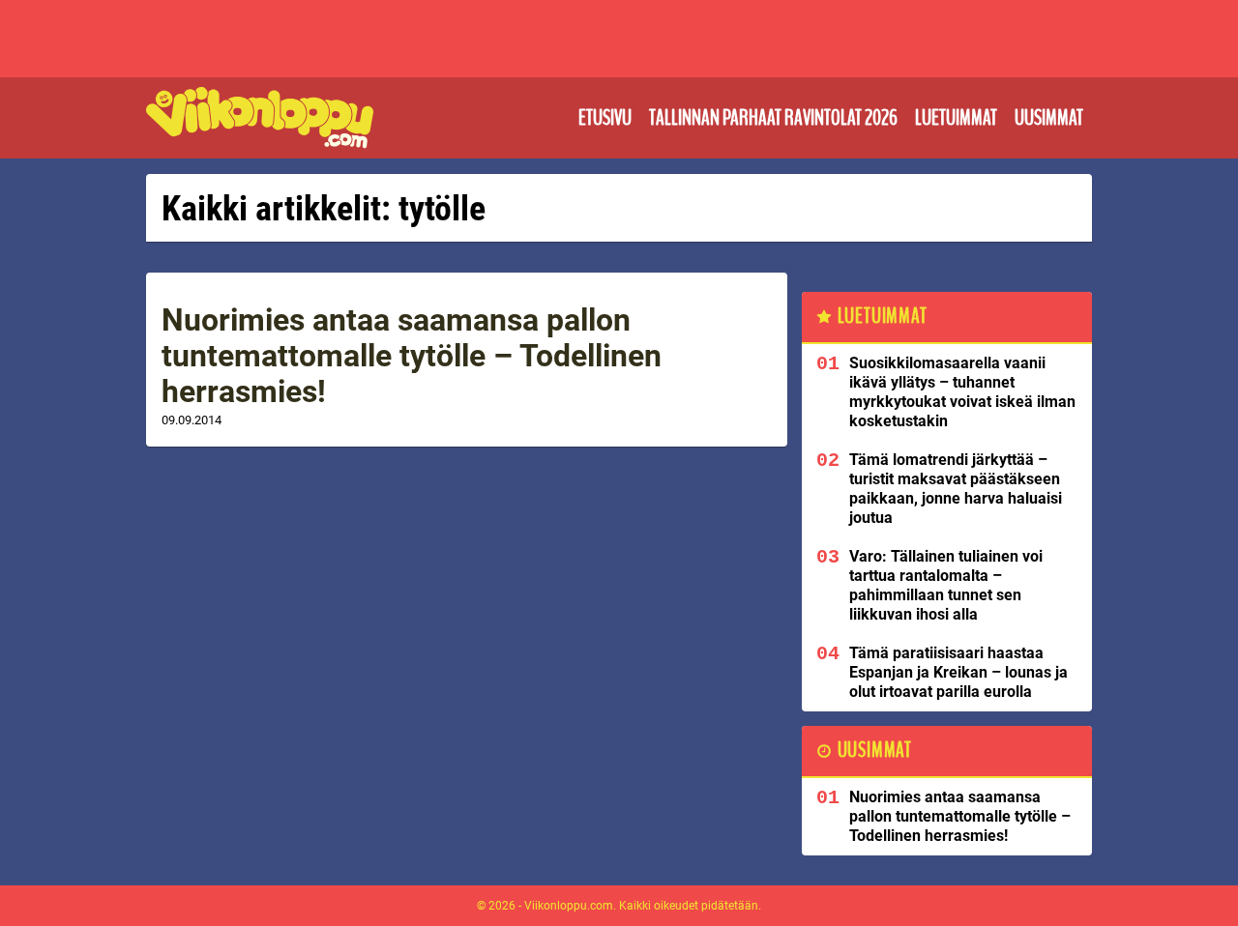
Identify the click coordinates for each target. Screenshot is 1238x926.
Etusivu (605, 117)
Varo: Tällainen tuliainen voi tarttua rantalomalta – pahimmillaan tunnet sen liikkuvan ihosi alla (946, 585)
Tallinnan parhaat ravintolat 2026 (773, 117)
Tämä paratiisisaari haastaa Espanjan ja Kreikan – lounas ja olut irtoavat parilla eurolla (958, 672)
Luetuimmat (956, 117)
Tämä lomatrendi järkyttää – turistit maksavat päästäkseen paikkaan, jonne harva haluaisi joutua (955, 488)
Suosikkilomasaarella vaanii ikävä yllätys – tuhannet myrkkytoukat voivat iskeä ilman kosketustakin (962, 392)
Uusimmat (1049, 117)
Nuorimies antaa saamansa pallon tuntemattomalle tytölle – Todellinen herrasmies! (412, 356)
